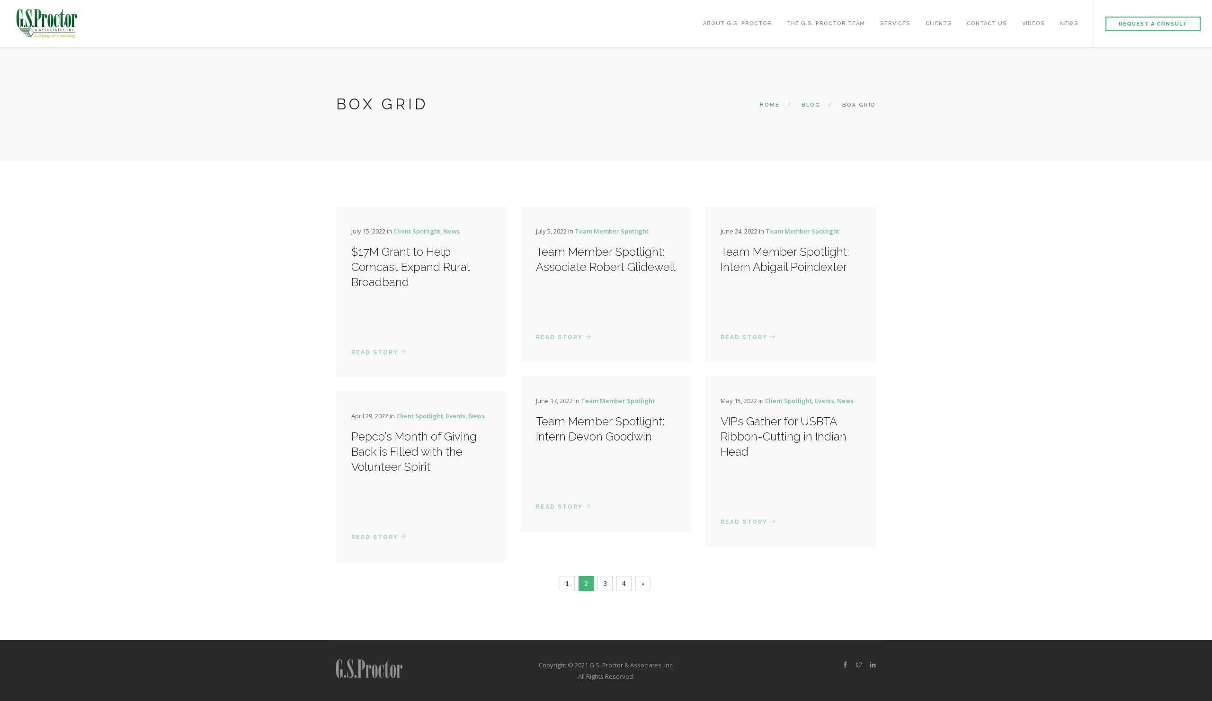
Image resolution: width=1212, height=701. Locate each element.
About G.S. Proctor (737, 23)
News (1069, 23)
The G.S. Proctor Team (826, 23)
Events (824, 400)
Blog (811, 105)
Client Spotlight (416, 231)
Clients (939, 23)
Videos (1033, 23)
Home (770, 105)
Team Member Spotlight (612, 231)
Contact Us (987, 23)
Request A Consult (1153, 24)
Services (895, 23)
